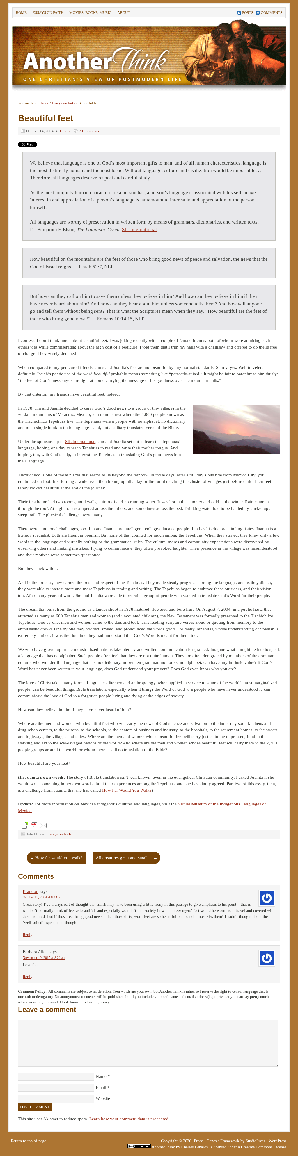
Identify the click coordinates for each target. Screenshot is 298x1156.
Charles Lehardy (194, 1147)
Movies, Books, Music (90, 12)
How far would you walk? (56, 857)
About (122, 13)
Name (101, 1076)
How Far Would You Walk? (127, 790)
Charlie (66, 131)
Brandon (30, 891)
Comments (271, 12)
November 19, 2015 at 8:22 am (44, 958)
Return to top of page (28, 1141)
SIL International (139, 229)
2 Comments (89, 131)
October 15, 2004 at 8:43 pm (42, 897)
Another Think (99, 55)
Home (21, 12)
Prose (198, 1141)
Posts (247, 12)
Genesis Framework (223, 1141)
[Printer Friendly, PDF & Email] (34, 825)
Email (101, 1087)
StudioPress (255, 1141)
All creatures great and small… (126, 857)
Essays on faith (48, 12)
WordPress (277, 1141)
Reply (27, 934)
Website (103, 1098)
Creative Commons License (263, 1147)
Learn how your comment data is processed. (129, 1118)
